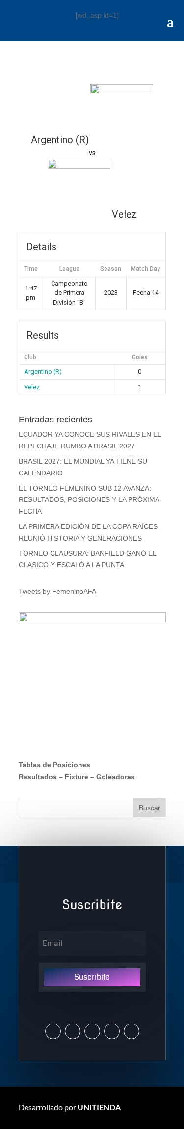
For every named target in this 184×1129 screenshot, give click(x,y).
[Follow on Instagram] (72, 1031)
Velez (32, 387)
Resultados (38, 777)
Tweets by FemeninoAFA (57, 591)
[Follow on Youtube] (112, 1031)
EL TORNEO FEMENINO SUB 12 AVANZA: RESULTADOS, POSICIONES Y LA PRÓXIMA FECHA (89, 500)
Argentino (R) (43, 371)
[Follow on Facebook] (92, 1031)
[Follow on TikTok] (131, 1031)
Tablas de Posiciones (54, 765)
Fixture (76, 777)
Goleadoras (115, 777)
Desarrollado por (70, 1107)
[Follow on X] (53, 1031)
